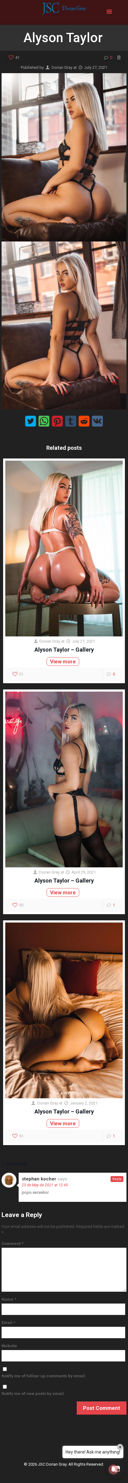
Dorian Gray (62, 67)
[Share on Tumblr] (70, 421)
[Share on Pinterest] (57, 421)
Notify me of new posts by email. (33, 1393)
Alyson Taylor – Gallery (64, 649)
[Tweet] (30, 421)
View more (63, 661)
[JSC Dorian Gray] (64, 12)
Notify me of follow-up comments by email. (44, 1376)
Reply (116, 1179)
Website (9, 1346)
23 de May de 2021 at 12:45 (45, 1185)
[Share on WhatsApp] (44, 421)
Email (8, 1322)
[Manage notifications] (113, 1469)
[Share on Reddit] (84, 421)
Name (9, 1299)
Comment (12, 1243)
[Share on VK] (97, 421)
